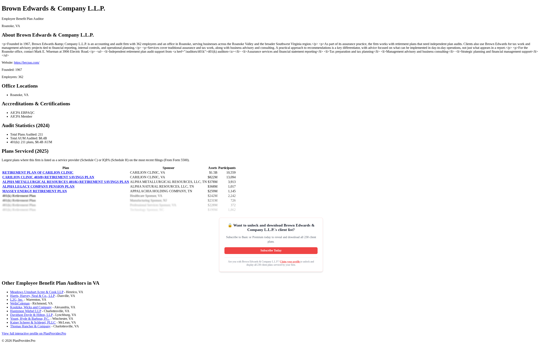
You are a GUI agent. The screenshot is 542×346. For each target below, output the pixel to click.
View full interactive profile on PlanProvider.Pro (34, 333)
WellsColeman (20, 303)
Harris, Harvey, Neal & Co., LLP (32, 296)
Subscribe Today (271, 250)
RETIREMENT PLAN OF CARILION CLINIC (37, 172)
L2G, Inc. (16, 299)
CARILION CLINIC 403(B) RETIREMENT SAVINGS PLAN (48, 177)
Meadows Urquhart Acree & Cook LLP (36, 292)
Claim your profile (290, 261)
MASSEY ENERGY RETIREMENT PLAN (34, 191)
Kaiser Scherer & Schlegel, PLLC (33, 322)
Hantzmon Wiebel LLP (25, 311)
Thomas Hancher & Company (30, 326)
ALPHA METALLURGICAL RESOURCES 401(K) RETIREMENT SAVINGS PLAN (65, 182)
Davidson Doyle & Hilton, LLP (31, 315)
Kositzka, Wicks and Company (31, 307)
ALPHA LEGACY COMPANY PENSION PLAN (38, 186)
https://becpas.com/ (26, 62)
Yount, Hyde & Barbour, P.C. (30, 318)
